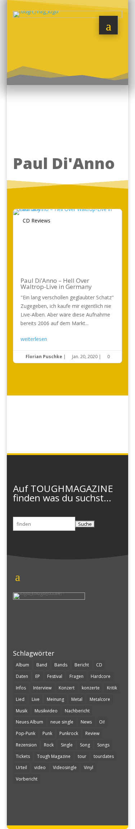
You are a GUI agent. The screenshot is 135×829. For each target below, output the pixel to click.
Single (67, 745)
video (40, 767)
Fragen (76, 676)
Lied (20, 699)
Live (36, 699)
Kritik (112, 688)
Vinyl (88, 767)
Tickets (23, 756)
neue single (61, 722)
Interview (42, 688)
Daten (22, 676)
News (86, 722)
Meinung (55, 699)
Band (41, 665)
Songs (103, 745)
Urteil (21, 767)
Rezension (26, 745)
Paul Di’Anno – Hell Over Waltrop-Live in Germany (67, 286)
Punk (47, 733)
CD (99, 665)
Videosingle (65, 767)
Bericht (82, 665)
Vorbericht (26, 779)
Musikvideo (46, 711)
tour (82, 756)
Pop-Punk (25, 733)
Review (92, 733)
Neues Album (29, 722)
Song (85, 745)
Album (22, 665)
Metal (76, 699)
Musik (21, 711)
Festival (54, 676)
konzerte (91, 688)
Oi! (102, 722)
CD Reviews (36, 220)
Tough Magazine (54, 756)
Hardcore (101, 676)
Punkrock (68, 733)
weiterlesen (34, 339)
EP (37, 676)
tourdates (104, 756)
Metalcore (100, 699)
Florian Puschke (44, 356)
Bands (60, 665)
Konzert (67, 688)
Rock (49, 745)
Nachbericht (77, 711)
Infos (21, 688)
